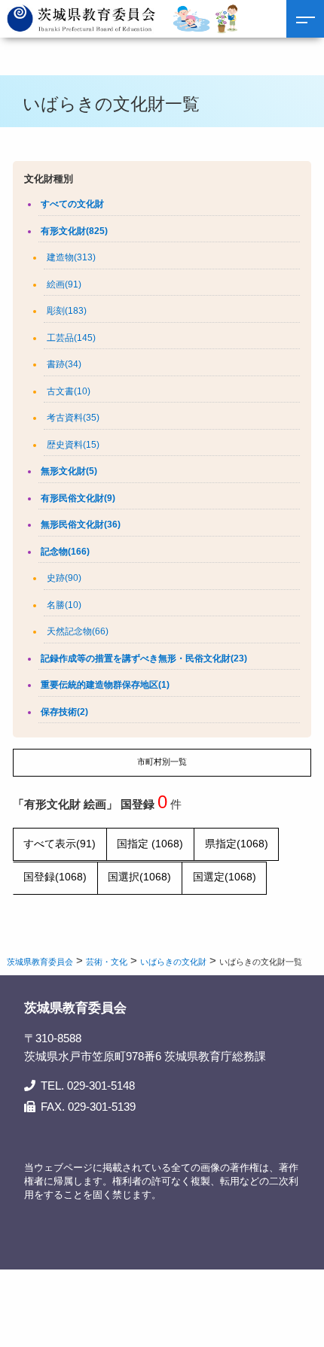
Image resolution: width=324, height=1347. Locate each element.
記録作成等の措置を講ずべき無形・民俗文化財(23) (144, 658)
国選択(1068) (139, 877)
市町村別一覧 (162, 761)
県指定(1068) (236, 844)
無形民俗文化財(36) (81, 524)
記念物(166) (65, 551)
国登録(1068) (55, 877)
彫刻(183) (67, 311)
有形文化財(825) (74, 231)
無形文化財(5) (69, 471)
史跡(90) (64, 578)
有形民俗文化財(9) (78, 498)
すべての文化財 (72, 204)
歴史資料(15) (73, 444)
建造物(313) (71, 257)
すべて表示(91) (59, 844)
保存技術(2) (64, 712)
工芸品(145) (71, 338)
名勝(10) (64, 605)
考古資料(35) (73, 417)
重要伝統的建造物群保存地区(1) (105, 685)
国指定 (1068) (150, 844)
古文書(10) (68, 391)
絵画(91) (64, 284)
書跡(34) (64, 364)
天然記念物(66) (78, 631)
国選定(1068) (224, 877)
